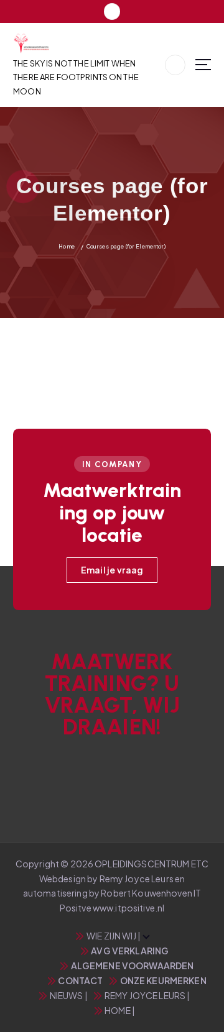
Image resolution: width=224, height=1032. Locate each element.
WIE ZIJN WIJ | (113, 935)
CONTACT (80, 980)
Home (66, 246)
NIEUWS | (69, 995)
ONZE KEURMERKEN (163, 980)
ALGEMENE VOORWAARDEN (132, 965)
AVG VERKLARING (130, 950)
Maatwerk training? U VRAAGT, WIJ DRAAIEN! (112, 695)
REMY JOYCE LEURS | (147, 995)
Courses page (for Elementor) (126, 246)
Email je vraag (112, 569)
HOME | (120, 1010)
